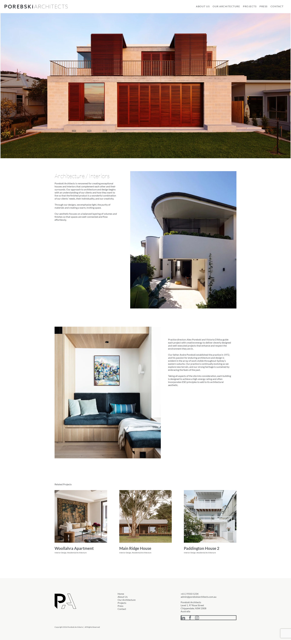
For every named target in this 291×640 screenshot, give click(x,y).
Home (121, 593)
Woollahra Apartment (74, 548)
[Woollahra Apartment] (81, 516)
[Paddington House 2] (210, 516)
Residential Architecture (77, 552)
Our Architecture (126, 599)
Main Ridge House (135, 548)
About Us (123, 596)
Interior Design (61, 552)
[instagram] (197, 618)
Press (120, 605)
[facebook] (190, 618)
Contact (122, 608)
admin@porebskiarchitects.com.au (198, 596)
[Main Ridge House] (145, 516)
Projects (122, 602)
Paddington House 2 (201, 548)
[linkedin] (183, 618)
